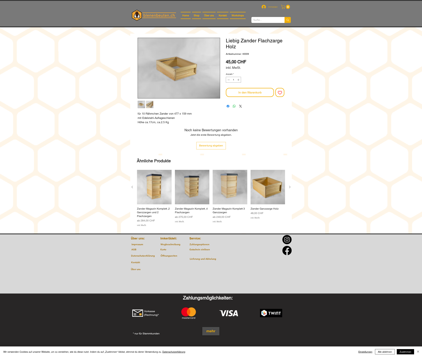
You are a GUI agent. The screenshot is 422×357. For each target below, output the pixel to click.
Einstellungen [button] (365, 351)
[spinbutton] (233, 80)
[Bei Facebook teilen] (228, 106)
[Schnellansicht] (154, 187)
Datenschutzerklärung (173, 351)
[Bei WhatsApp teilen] (234, 106)
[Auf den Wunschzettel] (279, 92)
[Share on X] (240, 106)
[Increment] (239, 80)
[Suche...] (288, 20)
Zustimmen (405, 351)
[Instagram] (287, 239)
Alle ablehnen (385, 351)
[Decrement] (228, 80)
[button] (286, 7)
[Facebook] (287, 250)
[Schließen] (418, 351)
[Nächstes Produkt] (290, 187)
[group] (211, 200)
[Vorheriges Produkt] (132, 187)
